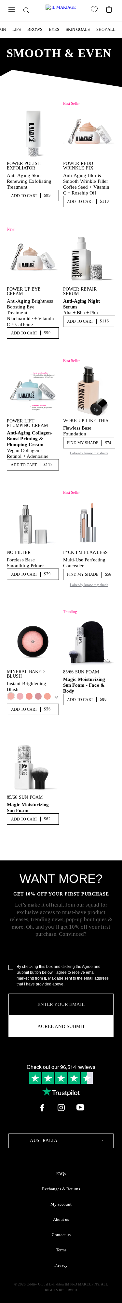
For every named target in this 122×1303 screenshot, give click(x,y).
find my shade (89, 443)
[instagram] (61, 1107)
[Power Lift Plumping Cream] (33, 391)
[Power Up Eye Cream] (33, 259)
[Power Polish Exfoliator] (33, 133)
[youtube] (80, 1107)
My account (61, 1204)
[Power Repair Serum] (89, 259)
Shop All (105, 29)
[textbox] (61, 1141)
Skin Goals (78, 29)
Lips (16, 29)
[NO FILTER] (33, 522)
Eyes (54, 29)
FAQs (61, 1173)
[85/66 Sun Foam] (89, 642)
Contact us (61, 1235)
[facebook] (42, 1107)
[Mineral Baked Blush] (33, 642)
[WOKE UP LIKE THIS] (89, 391)
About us (61, 1219)
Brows (34, 29)
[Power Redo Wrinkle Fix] (89, 133)
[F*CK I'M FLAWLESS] (89, 522)
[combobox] (61, 1141)
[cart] (109, 9)
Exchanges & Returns (61, 1189)
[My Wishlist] (95, 11)
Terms (61, 1250)
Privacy (61, 1265)
